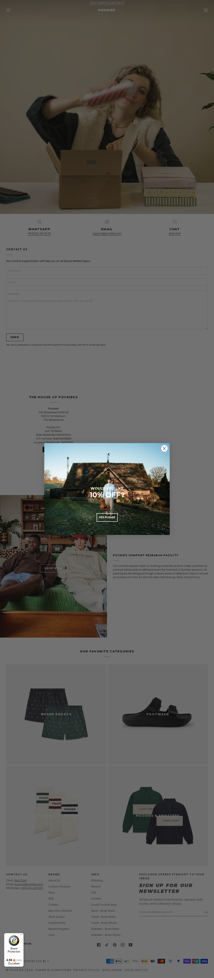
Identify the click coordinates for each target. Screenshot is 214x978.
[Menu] (21, 935)
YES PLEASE (107, 517)
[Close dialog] (164, 448)
